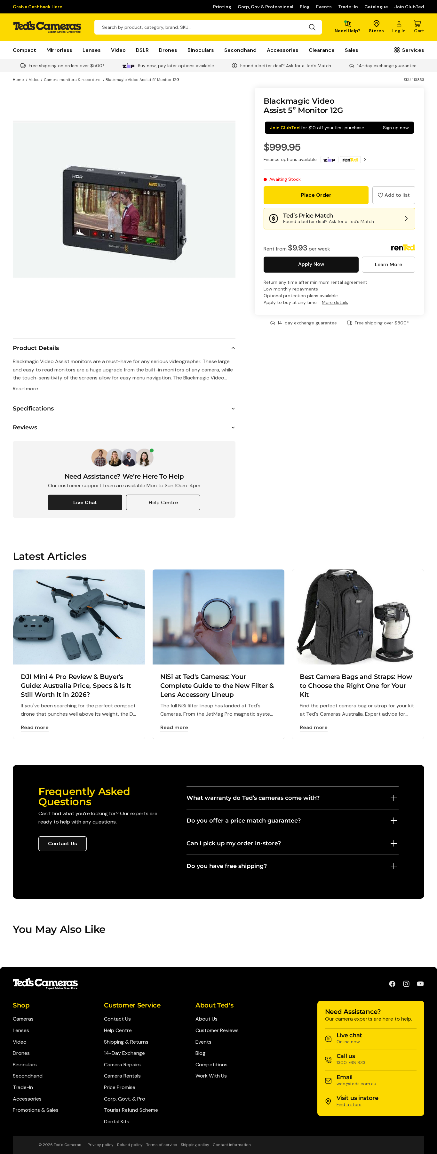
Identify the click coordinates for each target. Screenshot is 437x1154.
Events (324, 7)
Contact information (232, 1144)
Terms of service (161, 1144)
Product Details (36, 348)
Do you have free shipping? (227, 866)
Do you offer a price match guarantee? (244, 820)
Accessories (282, 50)
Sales (351, 50)
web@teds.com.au (356, 1083)
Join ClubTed (409, 7)
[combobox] (208, 27)
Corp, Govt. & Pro (124, 1098)
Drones (168, 50)
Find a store (349, 1104)
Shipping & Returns (126, 1042)
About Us (206, 1018)
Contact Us (62, 843)
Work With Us (211, 1075)
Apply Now (311, 264)
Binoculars (200, 50)
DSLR (142, 50)
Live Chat (85, 502)
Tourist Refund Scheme (131, 1110)
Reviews (25, 427)
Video (118, 50)
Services (413, 50)
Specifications (33, 408)
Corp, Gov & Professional (265, 7)
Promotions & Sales (36, 1110)
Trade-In (348, 7)
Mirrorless (59, 50)
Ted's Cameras (67, 1144)
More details (335, 302)
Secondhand (240, 50)
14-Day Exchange (124, 1053)
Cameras (23, 1018)
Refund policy (130, 1144)
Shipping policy (195, 1144)
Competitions (211, 1064)
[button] (393, 195)
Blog (305, 7)
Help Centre (163, 502)
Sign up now (396, 128)
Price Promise (119, 1087)
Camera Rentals (122, 1075)
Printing (222, 7)
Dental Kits (116, 1121)
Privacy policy (101, 1144)
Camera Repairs (122, 1064)
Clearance (322, 50)
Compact (24, 50)
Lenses (92, 50)
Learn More (388, 264)
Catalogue (376, 7)
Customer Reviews (217, 1030)
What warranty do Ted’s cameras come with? (253, 797)
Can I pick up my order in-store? (234, 843)
